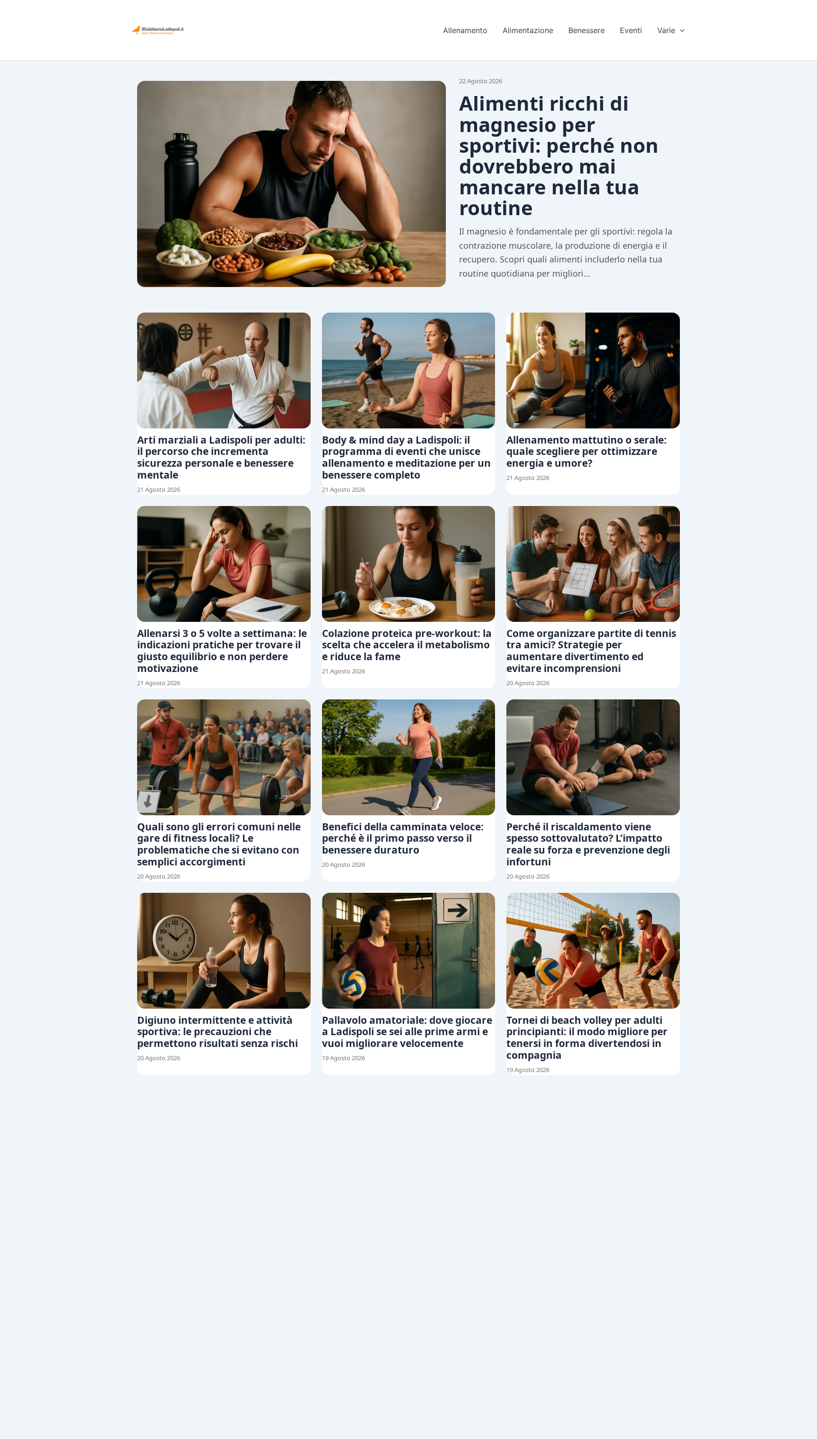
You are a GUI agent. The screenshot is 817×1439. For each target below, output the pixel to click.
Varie (666, 30)
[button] (680, 30)
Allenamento (465, 30)
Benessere (586, 30)
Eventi (631, 30)
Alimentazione (528, 30)
